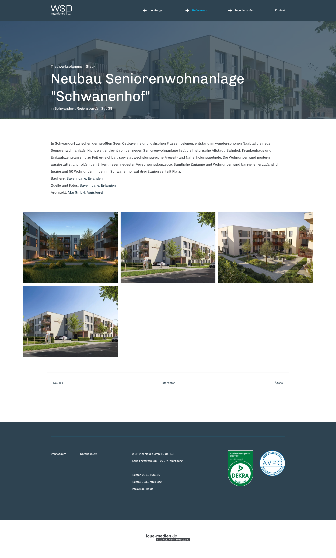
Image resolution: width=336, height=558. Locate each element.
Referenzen (199, 10)
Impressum (58, 453)
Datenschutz (88, 453)
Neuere (57, 382)
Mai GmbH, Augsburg (85, 192)
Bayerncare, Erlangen (84, 178)
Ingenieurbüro (244, 10)
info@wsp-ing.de (142, 488)
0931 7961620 (152, 481)
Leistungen (157, 10)
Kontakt (280, 10)
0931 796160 (151, 474)
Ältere (279, 382)
